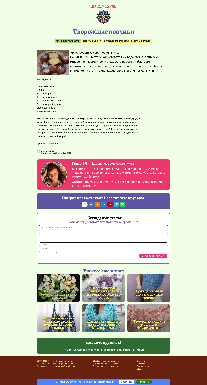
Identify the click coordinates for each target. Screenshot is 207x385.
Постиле (139, 349)
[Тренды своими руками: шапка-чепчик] (148, 288)
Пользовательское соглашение (105, 364)
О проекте (141, 361)
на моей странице (151, 181)
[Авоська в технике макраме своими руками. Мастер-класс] (59, 322)
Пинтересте (109, 349)
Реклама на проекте (145, 364)
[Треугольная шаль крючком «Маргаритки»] (148, 318)
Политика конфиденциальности (105, 366)
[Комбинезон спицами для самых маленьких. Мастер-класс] (104, 292)
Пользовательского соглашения (105, 252)
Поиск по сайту (143, 366)
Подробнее (126, 382)
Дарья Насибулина (66, 364)
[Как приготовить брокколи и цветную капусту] (58, 288)
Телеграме (124, 349)
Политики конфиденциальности (132, 252)
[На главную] (103, 23)
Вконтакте (93, 349)
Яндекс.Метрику (106, 382)
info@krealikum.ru (68, 366)
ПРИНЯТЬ (144, 382)
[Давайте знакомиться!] (54, 175)
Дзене (81, 349)
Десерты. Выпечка (92, 41)
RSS (139, 369)
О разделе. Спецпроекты (116, 41)
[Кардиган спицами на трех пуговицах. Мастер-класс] (103, 318)
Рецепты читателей (141, 41)
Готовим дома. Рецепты (68, 41)
